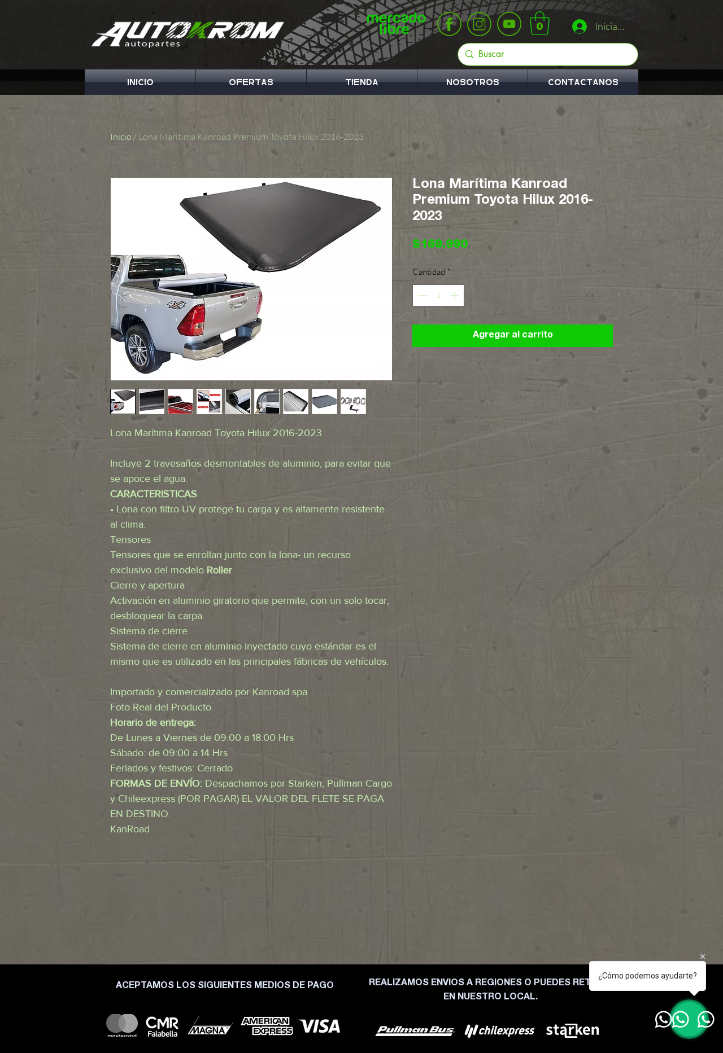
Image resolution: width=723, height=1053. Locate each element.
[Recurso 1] (449, 24)
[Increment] (455, 295)
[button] (540, 23)
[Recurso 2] (479, 24)
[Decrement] (421, 295)
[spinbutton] (438, 295)
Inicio (121, 136)
